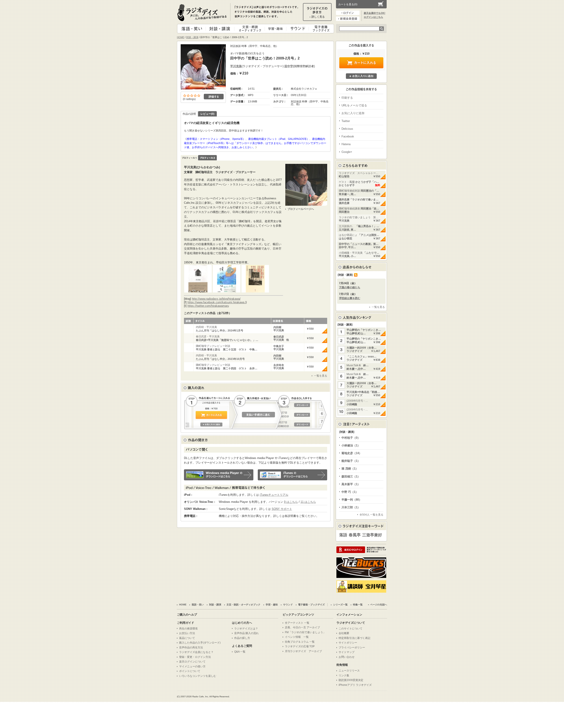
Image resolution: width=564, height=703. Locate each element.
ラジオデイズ (202, 12)
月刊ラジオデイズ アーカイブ (303, 651)
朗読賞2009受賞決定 (351, 680)
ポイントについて (189, 671)
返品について (187, 638)
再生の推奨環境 (188, 628)
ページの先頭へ (378, 604)
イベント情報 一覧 (297, 636)
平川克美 (236, 66)
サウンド (297, 28)
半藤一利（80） (351, 499)
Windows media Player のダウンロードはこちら (218, 474)
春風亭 (355, 535)
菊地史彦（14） (351, 453)
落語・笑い (191, 28)
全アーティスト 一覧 (297, 622)
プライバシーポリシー (352, 647)
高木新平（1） (350, 484)
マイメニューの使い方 (192, 666)
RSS (356, 275)
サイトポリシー (348, 642)
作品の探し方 (242, 638)
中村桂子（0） (350, 437)
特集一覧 (358, 604)
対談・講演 (221, 28)
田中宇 (288, 66)
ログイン (348, 13)
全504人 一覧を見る (371, 514)
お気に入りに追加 (361, 76)
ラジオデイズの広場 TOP (300, 646)
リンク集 (344, 675)
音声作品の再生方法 (191, 647)
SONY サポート (282, 509)
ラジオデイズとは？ (246, 628)
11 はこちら (308, 501)
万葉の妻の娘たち (349, 287)
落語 (343, 535)
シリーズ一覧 (340, 604)
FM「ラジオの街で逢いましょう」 (305, 632)
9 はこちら (291, 501)
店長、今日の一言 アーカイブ (302, 627)
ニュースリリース (349, 670)
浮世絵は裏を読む (349, 298)
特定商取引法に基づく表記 (354, 638)
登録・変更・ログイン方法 (195, 657)
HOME (180, 37)
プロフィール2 (207, 158)
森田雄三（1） (350, 476)
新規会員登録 (348, 19)
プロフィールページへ (301, 209)
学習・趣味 (276, 28)
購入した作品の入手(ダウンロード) (200, 642)
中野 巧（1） (349, 492)
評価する (214, 96)
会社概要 (344, 633)
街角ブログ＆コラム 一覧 (300, 641)
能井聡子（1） (350, 460)
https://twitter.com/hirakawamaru (208, 305)
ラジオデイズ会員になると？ (196, 652)
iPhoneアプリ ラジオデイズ (355, 684)
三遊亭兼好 (372, 535)
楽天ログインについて (192, 661)
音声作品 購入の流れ (246, 633)
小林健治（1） (350, 445)
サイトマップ (346, 652)
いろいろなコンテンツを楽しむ (197, 675)
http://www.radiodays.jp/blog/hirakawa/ (216, 298)
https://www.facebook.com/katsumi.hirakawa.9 (217, 302)
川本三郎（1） (350, 507)
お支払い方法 (187, 633)
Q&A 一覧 (239, 651)
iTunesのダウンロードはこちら (292, 474)
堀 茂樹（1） (349, 468)
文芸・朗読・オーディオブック (251, 28)
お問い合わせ (346, 657)
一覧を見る (320, 375)
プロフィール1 (189, 158)
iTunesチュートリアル (274, 494)
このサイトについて (350, 628)
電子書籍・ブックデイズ (321, 28)
